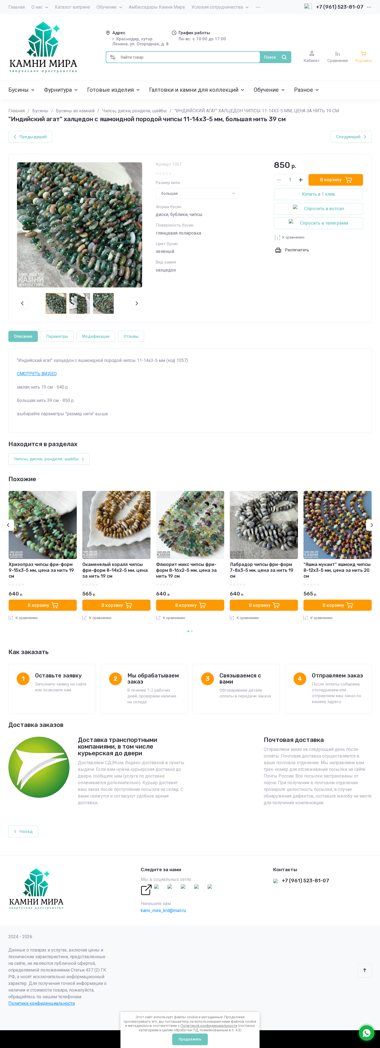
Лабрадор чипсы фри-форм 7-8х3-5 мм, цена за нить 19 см (261, 570)
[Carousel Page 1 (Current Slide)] (188, 631)
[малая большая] (197, 193)
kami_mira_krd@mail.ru (163, 910)
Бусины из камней (75, 110)
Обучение (107, 7)
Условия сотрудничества (217, 7)
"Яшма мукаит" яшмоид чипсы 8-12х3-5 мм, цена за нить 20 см (337, 570)
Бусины (40, 110)
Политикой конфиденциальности (209, 1026)
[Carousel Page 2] (192, 631)
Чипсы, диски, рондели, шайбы (134, 110)
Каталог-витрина (72, 7)
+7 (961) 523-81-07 (339, 7)
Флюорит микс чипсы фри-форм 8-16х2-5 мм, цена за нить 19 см (186, 570)
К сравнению (293, 237)
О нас (37, 7)
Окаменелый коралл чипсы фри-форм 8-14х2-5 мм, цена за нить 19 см (115, 570)
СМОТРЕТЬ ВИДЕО (37, 373)
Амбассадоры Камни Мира (157, 7)
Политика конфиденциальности (41, 1003)
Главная (16, 7)
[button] (113, 57)
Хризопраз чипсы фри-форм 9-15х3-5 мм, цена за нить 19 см (41, 570)
